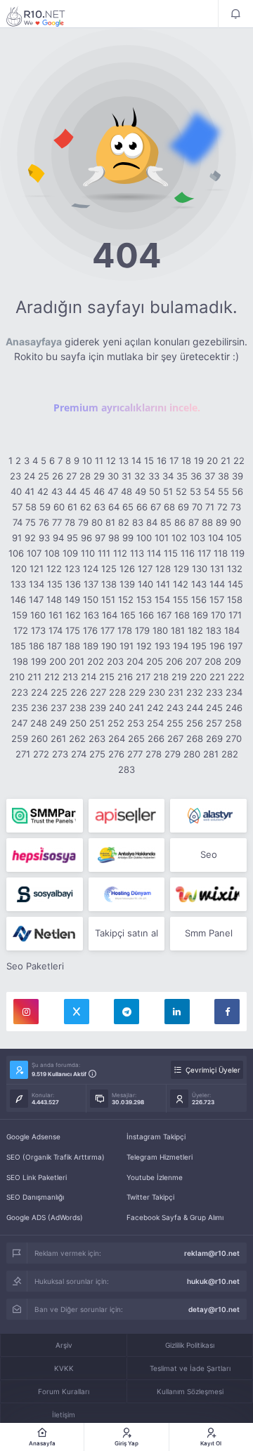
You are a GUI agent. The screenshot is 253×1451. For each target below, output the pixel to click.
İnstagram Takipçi (156, 1136)
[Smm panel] (44, 816)
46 (99, 491)
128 (163, 568)
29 (99, 476)
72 (222, 506)
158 (234, 599)
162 (73, 615)
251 (97, 723)
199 (38, 661)
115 (171, 553)
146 (18, 599)
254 (155, 723)
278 (153, 754)
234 (234, 692)
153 (144, 599)
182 (195, 630)
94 (58, 537)
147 (36, 599)
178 (124, 630)
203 (115, 661)
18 (186, 460)
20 (212, 460)
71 (209, 506)
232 (194, 692)
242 (155, 707)
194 (180, 645)
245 (214, 707)
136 (73, 584)
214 (88, 676)
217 (143, 676)
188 (72, 645)
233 (214, 692)
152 (126, 599)
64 (113, 506)
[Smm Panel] (127, 816)
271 (22, 754)
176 (90, 630)
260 (39, 738)
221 (217, 676)
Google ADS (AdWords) (44, 1217)
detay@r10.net (214, 1309)
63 (99, 506)
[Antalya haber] (127, 855)
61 (72, 506)
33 (154, 476)
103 (197, 537)
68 (169, 506)
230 (156, 692)
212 (52, 676)
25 (43, 476)
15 (149, 460)
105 (234, 537)
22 (239, 460)
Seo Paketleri (35, 966)
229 (137, 692)
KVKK (64, 1368)
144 (217, 584)
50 (154, 491)
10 (87, 460)
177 (107, 630)
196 (217, 645)
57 (17, 506)
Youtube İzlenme (154, 1177)
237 (59, 707)
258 (233, 723)
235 (19, 707)
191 (126, 645)
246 (234, 707)
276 (116, 754)
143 (199, 584)
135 (55, 584)
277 (135, 754)
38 (223, 476)
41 (29, 491)
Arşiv (64, 1345)
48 (126, 491)
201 (76, 661)
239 (97, 707)
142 (180, 584)
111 (104, 553)
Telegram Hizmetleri (159, 1157)
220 (198, 676)
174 (55, 630)
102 (179, 537)
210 (17, 676)
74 (17, 522)
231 (175, 692)
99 (128, 537)
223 (19, 692)
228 (117, 692)
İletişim (63, 1414)
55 (223, 491)
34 (168, 476)
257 (214, 723)
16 (162, 460)
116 (188, 553)
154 (162, 599)
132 (234, 568)
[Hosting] (208, 816)
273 (60, 754)
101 (162, 537)
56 (237, 491)
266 (156, 738)
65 (128, 506)
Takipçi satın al (126, 933)
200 (57, 661)
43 (57, 491)
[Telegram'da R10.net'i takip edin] (126, 1011)
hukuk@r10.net (213, 1281)
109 (70, 553)
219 (179, 676)
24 (29, 476)
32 (139, 476)
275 (97, 754)
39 (237, 476)
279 (172, 754)
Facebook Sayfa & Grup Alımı (174, 1217)
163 (91, 615)
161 (55, 615)
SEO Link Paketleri (36, 1177)
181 (178, 630)
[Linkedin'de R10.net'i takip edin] (177, 1011)
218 (161, 676)
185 (18, 645)
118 (221, 553)
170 (218, 615)
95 (72, 537)
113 (137, 553)
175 (72, 630)
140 (145, 584)
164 (109, 615)
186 (36, 645)
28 (85, 476)
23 (15, 476)
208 (213, 661)
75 (30, 522)
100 (144, 537)
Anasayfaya (34, 341)
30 (113, 476)
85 (165, 522)
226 (78, 692)
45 (85, 491)
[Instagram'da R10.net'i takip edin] (26, 1011)
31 (126, 476)
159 (19, 615)
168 (182, 615)
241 (136, 707)
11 (99, 460)
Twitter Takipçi (150, 1197)
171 (235, 615)
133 (18, 584)
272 (41, 754)
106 (16, 553)
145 (235, 584)
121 (37, 568)
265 (136, 738)
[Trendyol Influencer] (208, 894)
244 (194, 707)
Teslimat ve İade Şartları (190, 1368)
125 (109, 568)
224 (39, 692)
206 (174, 661)
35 (182, 476)
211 (34, 676)
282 (229, 754)
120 (19, 568)
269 (214, 738)
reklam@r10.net (212, 1253)
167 (164, 615)
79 (83, 522)
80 (97, 522)
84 (151, 522)
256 (194, 723)
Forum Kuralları (63, 1391)
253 (135, 723)
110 (88, 553)
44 (71, 491)
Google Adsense (33, 1136)
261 (58, 738)
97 (100, 537)
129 (181, 568)
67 (155, 506)
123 (72, 568)
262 (77, 738)
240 (117, 707)
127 (145, 568)
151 (108, 599)
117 (204, 553)
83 (137, 522)
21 (226, 460)
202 (95, 661)
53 (195, 491)
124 (90, 568)
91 (17, 537)
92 (30, 537)
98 (113, 537)
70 (197, 506)
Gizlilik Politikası (189, 1345)
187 (54, 645)
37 (210, 476)
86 (180, 522)
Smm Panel (209, 933)
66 (142, 506)
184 (232, 630)
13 (124, 460)
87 (193, 522)
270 (234, 738)
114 (154, 553)
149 (72, 599)
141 (163, 584)
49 (140, 491)
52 (181, 491)
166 (146, 615)
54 (209, 491)
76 (44, 522)
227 (98, 692)
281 (211, 754)
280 (191, 754)
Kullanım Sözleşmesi (190, 1391)
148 (54, 599)
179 (142, 630)
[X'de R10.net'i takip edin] (76, 1011)
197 (235, 645)
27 (71, 476)
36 (196, 476)
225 (59, 692)
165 (128, 615)
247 (19, 723)
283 (126, 769)
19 (199, 460)
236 (39, 707)
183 (213, 630)
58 (31, 506)
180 (160, 630)
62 (85, 506)
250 (78, 723)
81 (110, 522)
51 (168, 491)
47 (113, 491)
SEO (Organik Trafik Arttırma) (55, 1157)
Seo (208, 854)
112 (120, 553)
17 (174, 460)
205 (154, 661)
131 (217, 568)
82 (123, 522)
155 (180, 599)
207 (194, 661)
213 (70, 676)
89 (221, 522)
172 (20, 630)
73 (236, 506)
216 (125, 676)
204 (134, 661)
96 (86, 537)
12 (111, 460)
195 (199, 645)
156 (199, 599)
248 (38, 723)
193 (162, 645)
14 (136, 460)
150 (90, 599)
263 (97, 738)
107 (34, 553)
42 (42, 491)
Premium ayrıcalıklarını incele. (126, 407)
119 (238, 553)
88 (207, 522)
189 (90, 645)
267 (175, 738)
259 (19, 738)
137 (91, 584)
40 (16, 491)
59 (45, 506)
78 (70, 522)
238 (78, 707)
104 (215, 537)
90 (235, 522)
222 (236, 676)
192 (144, 645)
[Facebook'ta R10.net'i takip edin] (227, 1011)
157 (216, 599)
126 (127, 568)
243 (175, 707)
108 (52, 553)
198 (20, 661)
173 (38, 630)
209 (232, 661)
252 (116, 723)
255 (175, 723)
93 (44, 537)
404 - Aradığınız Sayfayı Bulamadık (45, 16)
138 (109, 584)
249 (58, 723)
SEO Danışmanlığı (35, 1197)
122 (54, 568)
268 (194, 738)
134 (36, 584)
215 (107, 676)
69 (183, 506)
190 (109, 645)
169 (200, 615)
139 (127, 584)
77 (57, 522)
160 (38, 615)
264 (116, 738)
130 (199, 568)
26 (57, 476)
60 (59, 506)
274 (78, 754)
